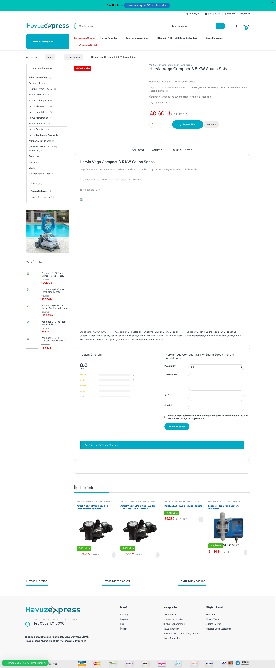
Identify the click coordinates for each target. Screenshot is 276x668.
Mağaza (231, 13)
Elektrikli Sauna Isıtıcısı (208, 331)
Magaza (124, 619)
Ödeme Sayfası (213, 624)
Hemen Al (211, 124)
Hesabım (245, 13)
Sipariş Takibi (214, 13)
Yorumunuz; (171, 374)
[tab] (138, 151)
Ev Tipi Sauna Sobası (98, 335)
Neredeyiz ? (194, 13)
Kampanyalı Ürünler (84, 38)
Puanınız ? (170, 365)
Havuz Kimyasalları (40, 106)
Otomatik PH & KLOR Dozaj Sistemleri (177, 38)
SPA (32, 167)
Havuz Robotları (109, 38)
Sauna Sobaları (73, 57)
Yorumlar (158, 149)
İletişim (123, 628)
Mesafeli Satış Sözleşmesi (219, 628)
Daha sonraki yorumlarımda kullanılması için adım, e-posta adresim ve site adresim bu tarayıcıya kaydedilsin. (208, 417)
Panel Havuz (36, 156)
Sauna (50, 57)
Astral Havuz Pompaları (102, 501)
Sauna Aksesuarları (174, 335)
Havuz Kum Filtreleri (41, 112)
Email (168, 405)
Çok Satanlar (155, 65)
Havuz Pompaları (214, 38)
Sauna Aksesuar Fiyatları (150, 335)
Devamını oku (198, 519)
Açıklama (138, 149)
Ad (166, 395)
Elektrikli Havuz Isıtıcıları (43, 88)
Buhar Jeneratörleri (40, 77)
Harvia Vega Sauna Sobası (123, 335)
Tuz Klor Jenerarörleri (137, 38)
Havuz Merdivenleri (40, 117)
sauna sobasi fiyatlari (105, 339)
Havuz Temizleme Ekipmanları (45, 135)
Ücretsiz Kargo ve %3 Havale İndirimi (147, 5)
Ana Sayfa (31, 57)
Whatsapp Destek (88, 45)
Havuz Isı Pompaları (40, 100)
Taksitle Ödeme (181, 149)
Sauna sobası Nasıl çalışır (130, 339)
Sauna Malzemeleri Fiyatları (219, 335)
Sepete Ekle (189, 124)
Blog (122, 624)
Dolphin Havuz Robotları (189, 501)
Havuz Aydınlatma (39, 94)
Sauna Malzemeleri (194, 335)
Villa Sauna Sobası (153, 339)
